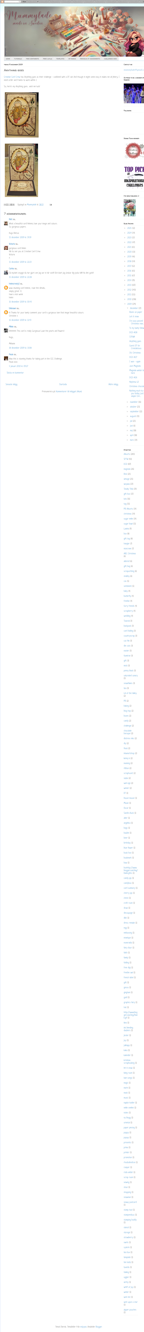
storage (127, 1232)
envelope (127, 938)
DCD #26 (133, 378)
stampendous (129, 1215)
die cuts (127, 646)
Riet (10, 219)
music (126, 1098)
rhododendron (129, 1162)
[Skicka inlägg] (50, 205)
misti (125, 666)
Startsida (63, 384)
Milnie (11, 327)
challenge (127, 726)
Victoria (12, 244)
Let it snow (134, 316)
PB (125, 701)
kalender (127, 1055)
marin (126, 1088)
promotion (128, 1157)
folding (126, 963)
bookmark (128, 858)
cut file (126, 641)
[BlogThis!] (7, 205)
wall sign (127, 783)
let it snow (128, 1068)
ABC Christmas (130, 554)
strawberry (128, 1237)
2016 (129, 271)
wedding (127, 616)
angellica (127, 823)
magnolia (127, 469)
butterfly (127, 596)
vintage (126, 479)
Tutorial (127, 621)
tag (125, 504)
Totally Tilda (128, 489)
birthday (127, 843)
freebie (127, 601)
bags (126, 828)
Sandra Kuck (129, 813)
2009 (129, 304)
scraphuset (128, 773)
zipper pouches (130, 1310)
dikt (125, 918)
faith (125, 953)
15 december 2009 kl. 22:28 (20, 277)
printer (126, 1152)
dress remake (129, 923)
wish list (127, 1297)
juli (131, 421)
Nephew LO (134, 382)
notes (126, 1113)
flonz (126, 748)
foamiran (127, 656)
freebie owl (128, 973)
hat (125, 1007)
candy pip (128, 878)
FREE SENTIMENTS (32, 59)
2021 (129, 247)
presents (127, 1142)
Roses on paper (135, 312)
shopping (127, 1192)
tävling (126, 1272)
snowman (127, 1197)
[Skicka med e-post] (5, 205)
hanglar (127, 544)
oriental (127, 1123)
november (134, 402)
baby (126, 591)
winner (126, 788)
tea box (127, 1252)
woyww (127, 484)
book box (127, 853)
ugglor (126, 1277)
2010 (129, 299)
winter (126, 1292)
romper (127, 1167)
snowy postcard (130, 1202)
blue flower (128, 848)
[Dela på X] (9, 205)
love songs (128, 1078)
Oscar (126, 808)
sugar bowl (128, 524)
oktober (133, 407)
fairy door (128, 948)
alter (125, 818)
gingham (127, 992)
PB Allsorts (128, 509)
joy (125, 1040)
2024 (129, 233)
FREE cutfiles (47, 59)
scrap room (128, 1177)
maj (131, 430)
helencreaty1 (14, 284)
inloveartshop (129, 753)
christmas (128, 514)
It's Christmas (135, 353)
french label (128, 978)
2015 (129, 276)
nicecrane (127, 549)
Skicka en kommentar (15, 373)
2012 (129, 290)
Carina (11, 269)
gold (125, 997)
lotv (125, 499)
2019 (129, 257)
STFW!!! (132, 337)
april (132, 435)
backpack (127, 626)
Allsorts (127, 454)
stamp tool (128, 1210)
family (126, 958)
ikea (125, 1023)
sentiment (128, 586)
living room (128, 1073)
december (134, 308)
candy (126, 721)
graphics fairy (129, 1002)
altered (126, 561)
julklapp (127, 1045)
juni (131, 426)
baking (126, 706)
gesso (126, 987)
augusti (133, 416)
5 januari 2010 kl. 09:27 (18, 366)
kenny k (127, 758)
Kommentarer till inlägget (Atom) (69, 392)
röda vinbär (128, 1172)
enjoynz (83, 1327)
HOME (8, 59)
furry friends (129, 606)
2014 (129, 280)
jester (126, 1035)
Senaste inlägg (11, 384)
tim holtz (127, 1262)
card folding (128, 631)
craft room (128, 903)
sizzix (126, 778)
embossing (128, 933)
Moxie (126, 803)
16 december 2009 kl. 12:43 (20, 320)
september (134, 412)
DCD (125, 464)
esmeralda (128, 943)
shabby (127, 576)
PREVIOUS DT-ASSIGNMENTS (90, 59)
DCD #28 (133, 332)
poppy (126, 1133)
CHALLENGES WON (110, 59)
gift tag (127, 539)
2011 (129, 295)
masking (127, 763)
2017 (129, 266)
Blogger (99, 1327)
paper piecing (129, 1128)
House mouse (129, 798)
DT (125, 793)
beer (126, 838)
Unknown (12, 308)
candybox (127, 883)
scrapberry (128, 611)
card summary (129, 888)
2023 (129, 238)
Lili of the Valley (130, 693)
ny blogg (127, 1118)
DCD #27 (133, 357)
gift (125, 661)
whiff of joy (128, 1287)
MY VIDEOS (72, 59)
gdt (125, 982)
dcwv (126, 908)
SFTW (126, 459)
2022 (129, 242)
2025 (129, 228)
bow (125, 863)
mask (126, 1093)
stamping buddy (130, 1220)
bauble (126, 833)
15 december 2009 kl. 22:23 (20, 262)
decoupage (128, 913)
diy (125, 743)
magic (126, 1083)
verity (126, 1282)
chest (126, 898)
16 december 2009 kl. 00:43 (20, 302)
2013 (129, 285)
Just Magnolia (135, 366)
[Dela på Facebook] (11, 205)
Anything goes (135, 341)
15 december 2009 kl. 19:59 (20, 237)
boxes (126, 716)
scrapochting (129, 571)
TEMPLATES (60, 59)
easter (126, 651)
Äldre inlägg (113, 384)
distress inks (129, 738)
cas (125, 581)
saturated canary (131, 676)
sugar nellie (128, 519)
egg (125, 928)
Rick (125, 474)
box (125, 534)
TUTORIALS (18, 59)
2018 (129, 261)
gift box (127, 494)
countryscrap (129, 636)
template (127, 1257)
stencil (126, 1227)
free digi (127, 968)
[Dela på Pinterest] (13, 205)
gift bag (127, 566)
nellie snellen (129, 1108)
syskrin (126, 1247)
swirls (126, 1242)
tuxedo (126, 1267)
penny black (128, 671)
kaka (125, 1050)
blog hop (127, 711)
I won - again (134, 362)
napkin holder (129, 1103)
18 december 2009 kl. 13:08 (20, 348)
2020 (129, 252)
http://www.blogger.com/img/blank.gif (131, 1015)
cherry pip (128, 893)
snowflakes (128, 683)
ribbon (126, 768)
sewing (126, 1182)
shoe (126, 1187)
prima (126, 1147)
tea (125, 688)
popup (126, 1138)
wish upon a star (131, 1302)
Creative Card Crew (12, 77)
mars (132, 440)
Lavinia (126, 529)
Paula (11, 354)
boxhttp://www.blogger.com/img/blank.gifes (131, 870)
